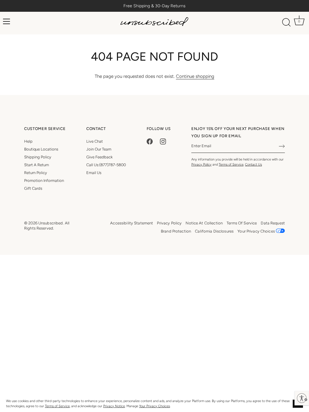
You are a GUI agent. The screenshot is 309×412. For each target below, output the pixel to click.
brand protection (176, 231)
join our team (98, 149)
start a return (36, 165)
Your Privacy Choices (154, 406)
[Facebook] (150, 141)
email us (93, 172)
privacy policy (169, 223)
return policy (35, 172)
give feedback (99, 157)
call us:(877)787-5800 (106, 165)
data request (273, 223)
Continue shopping (195, 76)
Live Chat (94, 141)
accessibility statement (131, 223)
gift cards (33, 188)
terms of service (242, 223)
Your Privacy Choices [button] (256, 231)
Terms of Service (57, 406)
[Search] (286, 22)
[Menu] (6, 21)
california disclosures (214, 231)
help (28, 141)
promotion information (44, 180)
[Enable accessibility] (302, 398)
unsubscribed (50, 223)
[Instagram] (163, 141)
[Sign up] (282, 146)
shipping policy (37, 157)
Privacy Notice (114, 406)
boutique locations (41, 149)
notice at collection (204, 223)
